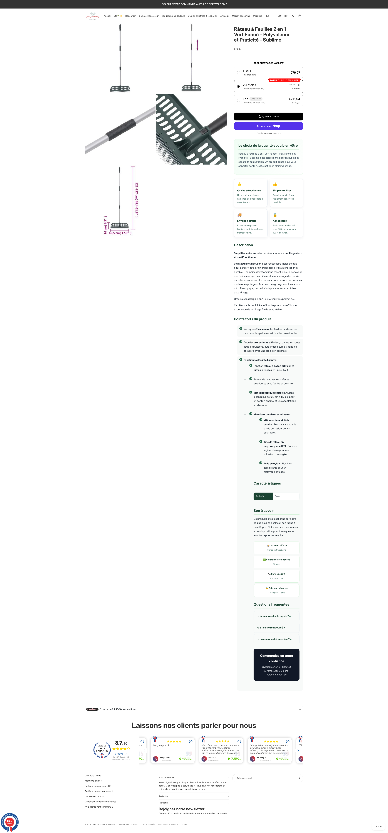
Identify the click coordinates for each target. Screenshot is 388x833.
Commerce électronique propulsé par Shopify (135, 824)
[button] (268, 72)
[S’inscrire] (299, 778)
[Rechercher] (293, 16)
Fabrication (163, 803)
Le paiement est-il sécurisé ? (273, 639)
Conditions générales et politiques (172, 824)
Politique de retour (166, 777)
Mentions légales (93, 780)
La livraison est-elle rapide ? (272, 616)
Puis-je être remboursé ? (270, 627)
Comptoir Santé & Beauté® (103, 824)
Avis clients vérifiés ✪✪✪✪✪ (99, 806)
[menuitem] (267, 16)
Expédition (163, 796)
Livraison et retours (94, 796)
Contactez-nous (93, 775)
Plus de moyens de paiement (269, 133)
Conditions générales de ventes (100, 801)
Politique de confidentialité (98, 786)
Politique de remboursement (99, 791)
